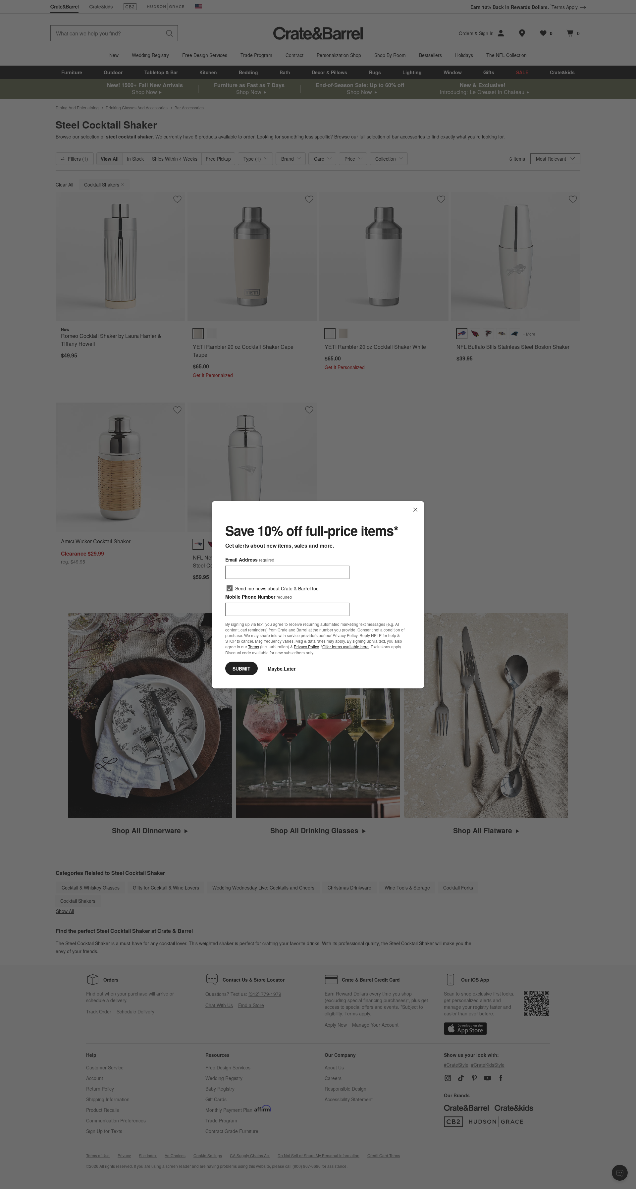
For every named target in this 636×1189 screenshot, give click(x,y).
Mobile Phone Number (258, 596)
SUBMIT (241, 668)
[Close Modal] (415, 509)
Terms (253, 646)
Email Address (249, 559)
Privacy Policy (306, 646)
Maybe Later (281, 668)
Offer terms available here (345, 646)
